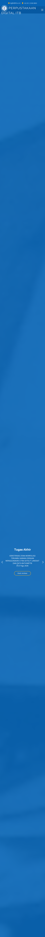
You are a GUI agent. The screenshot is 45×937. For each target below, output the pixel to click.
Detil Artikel (22, 573)
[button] (2, 562)
